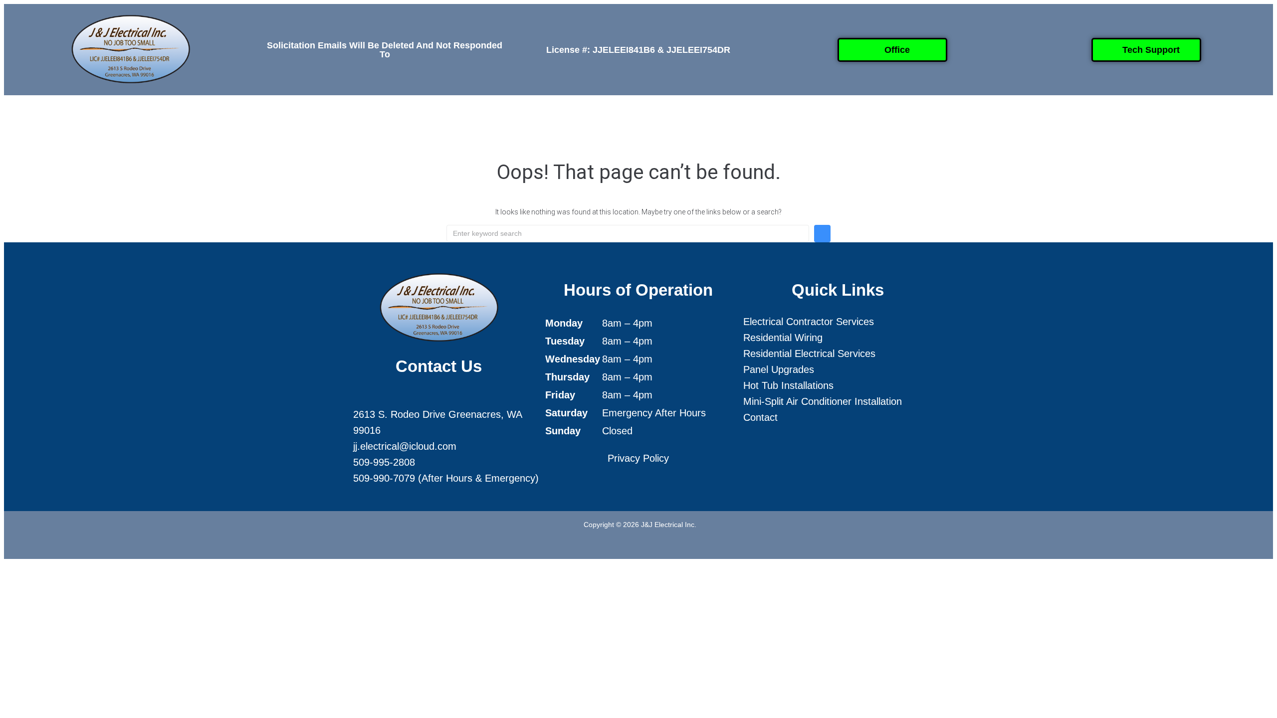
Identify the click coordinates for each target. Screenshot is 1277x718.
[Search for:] (627, 233)
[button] (526, 119)
